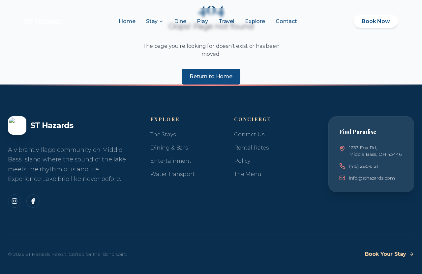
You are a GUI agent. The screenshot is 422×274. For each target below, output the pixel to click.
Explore (255, 21)
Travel (226, 21)
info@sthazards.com (372, 178)
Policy (242, 161)
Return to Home (211, 76)
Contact (286, 21)
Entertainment (171, 161)
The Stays (163, 134)
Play (202, 21)
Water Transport (172, 174)
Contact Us (249, 134)
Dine (180, 21)
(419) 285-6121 (363, 166)
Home (127, 21)
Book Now (376, 21)
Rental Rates (251, 148)
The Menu (247, 174)
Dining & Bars (169, 148)
